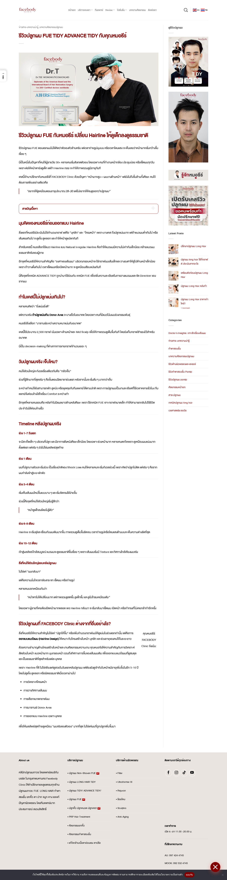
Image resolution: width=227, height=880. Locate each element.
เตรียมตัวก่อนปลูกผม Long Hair (194, 275)
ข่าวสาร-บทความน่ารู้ (28, 27)
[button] (3, 76)
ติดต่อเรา (152, 10)
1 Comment (187, 308)
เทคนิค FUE (83, 275)
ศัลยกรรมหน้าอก (177, 387)
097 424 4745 (176, 855)
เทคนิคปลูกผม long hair (180, 403)
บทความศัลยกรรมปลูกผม (51, 27)
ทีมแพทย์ (99, 10)
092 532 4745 (180, 863)
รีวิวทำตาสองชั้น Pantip (180, 372)
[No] (223, 876)
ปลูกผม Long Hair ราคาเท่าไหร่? (194, 301)
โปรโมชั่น (121, 10)
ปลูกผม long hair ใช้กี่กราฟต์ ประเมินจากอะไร (194, 262)
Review (109, 10)
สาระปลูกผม (175, 395)
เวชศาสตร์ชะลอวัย (178, 411)
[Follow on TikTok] (184, 773)
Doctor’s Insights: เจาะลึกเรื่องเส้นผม (187, 333)
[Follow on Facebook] (168, 773)
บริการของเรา (84, 10)
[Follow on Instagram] (176, 773)
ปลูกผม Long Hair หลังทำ (194, 286)
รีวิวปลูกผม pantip (178, 380)
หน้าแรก (72, 10)
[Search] (186, 10)
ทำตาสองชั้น (175, 349)
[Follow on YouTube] (192, 773)
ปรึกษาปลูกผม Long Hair (193, 246)
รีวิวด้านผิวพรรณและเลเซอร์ (182, 364)
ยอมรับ (189, 874)
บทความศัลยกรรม (137, 10)
